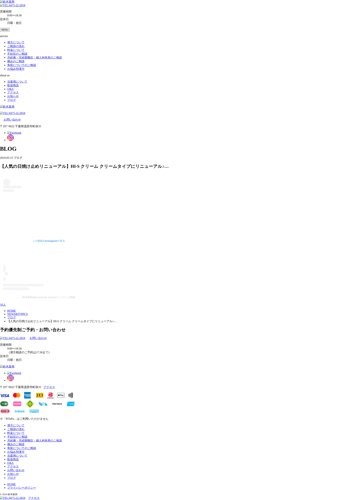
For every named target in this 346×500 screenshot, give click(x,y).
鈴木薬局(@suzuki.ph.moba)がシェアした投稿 (49, 297)
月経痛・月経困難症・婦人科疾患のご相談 (34, 57)
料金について (16, 49)
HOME (11, 484)
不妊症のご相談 (17, 53)
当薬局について (17, 81)
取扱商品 (13, 85)
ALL (3, 304)
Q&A (10, 89)
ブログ (11, 100)
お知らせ (13, 96)
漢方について (16, 42)
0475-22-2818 (17, 5)
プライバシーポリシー (21, 487)
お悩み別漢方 (16, 68)
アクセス (13, 92)
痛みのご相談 (16, 61)
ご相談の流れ (16, 46)
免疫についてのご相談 (21, 65)
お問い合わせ (12, 119)
